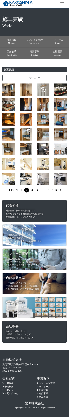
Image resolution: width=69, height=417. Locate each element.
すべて (33, 77)
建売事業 (43, 393)
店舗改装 (43, 390)
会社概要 (8, 386)
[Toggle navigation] (62, 4)
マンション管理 (47, 383)
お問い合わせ (11, 393)
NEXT (56, 190)
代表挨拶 (8, 383)
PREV (14, 190)
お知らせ (8, 390)
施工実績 (43, 397)
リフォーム (44, 386)
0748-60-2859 (15, 367)
